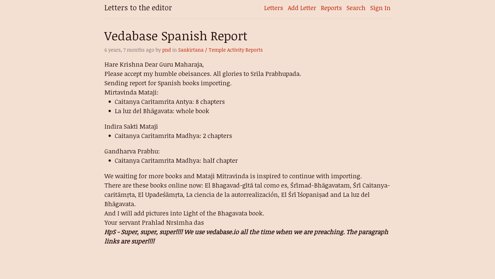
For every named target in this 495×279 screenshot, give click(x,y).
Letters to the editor (138, 7)
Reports (331, 7)
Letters (273, 7)
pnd (166, 49)
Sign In (380, 7)
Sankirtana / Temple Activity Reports (220, 49)
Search (356, 7)
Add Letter (302, 7)
